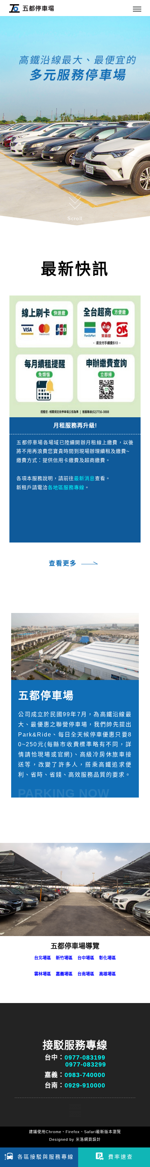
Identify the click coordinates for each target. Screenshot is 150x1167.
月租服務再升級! (75, 425)
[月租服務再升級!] (75, 356)
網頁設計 (92, 1139)
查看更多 (63, 563)
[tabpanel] (75, 121)
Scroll (74, 218)
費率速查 (120, 1157)
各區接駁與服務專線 (45, 1157)
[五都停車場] (75, 646)
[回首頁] (31, 8)
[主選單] (137, 9)
